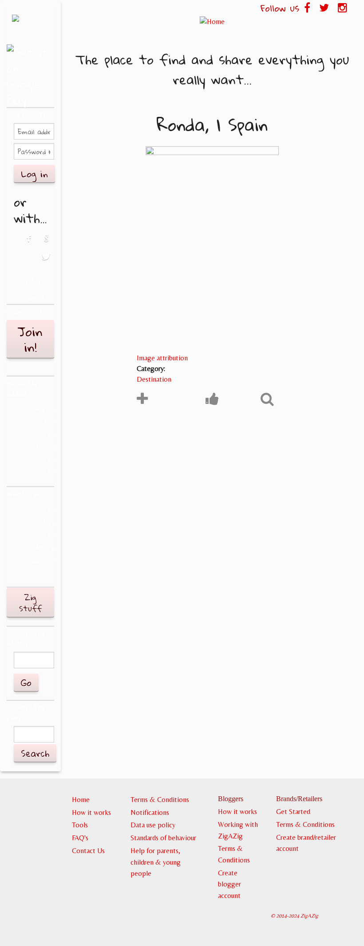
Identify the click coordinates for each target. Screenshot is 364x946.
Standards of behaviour (163, 838)
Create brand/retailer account (306, 843)
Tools (80, 825)
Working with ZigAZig (238, 830)
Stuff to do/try (40, 440)
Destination (154, 379)
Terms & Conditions (160, 799)
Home (81, 799)
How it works (91, 812)
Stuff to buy (40, 415)
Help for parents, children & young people (156, 862)
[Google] (46, 243)
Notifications (150, 812)
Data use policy (153, 825)
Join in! (30, 339)
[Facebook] (27, 243)
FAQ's (80, 838)
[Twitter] (46, 261)
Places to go (40, 465)
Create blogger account (229, 884)
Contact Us (88, 850)
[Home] (212, 21)
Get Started (293, 811)
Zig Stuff (30, 602)
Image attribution (162, 358)
